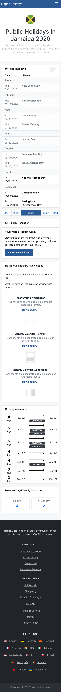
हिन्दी (32, 648)
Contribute (31, 563)
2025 (16, 212)
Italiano (48, 648)
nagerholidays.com (41, 687)
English (13, 640)
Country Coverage (30, 597)
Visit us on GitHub (30, 551)
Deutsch (31, 640)
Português (22, 662)
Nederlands (15, 655)
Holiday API (30, 585)
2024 (7, 212)
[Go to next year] (52, 69)
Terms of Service (30, 610)
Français (16, 648)
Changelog (30, 591)
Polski (50, 655)
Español (49, 640)
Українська (41, 669)
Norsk (34, 655)
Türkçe (22, 669)
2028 (56, 212)
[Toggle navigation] (56, 4)
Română (41, 662)
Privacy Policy (30, 622)
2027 (46, 212)
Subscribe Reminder (19, 252)
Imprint (30, 616)
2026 (31, 212)
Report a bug (30, 557)
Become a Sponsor (30, 569)
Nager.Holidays (11, 4)
